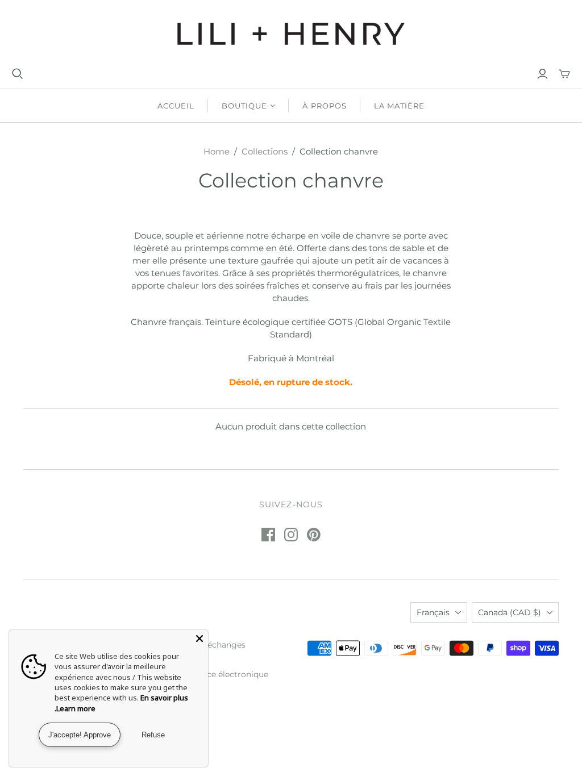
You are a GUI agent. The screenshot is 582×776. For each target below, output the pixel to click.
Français (433, 612)
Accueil (175, 105)
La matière (399, 105)
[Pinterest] (314, 534)
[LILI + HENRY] (291, 34)
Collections (265, 151)
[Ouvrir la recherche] (17, 74)
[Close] (199, 638)
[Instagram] (291, 534)
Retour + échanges (208, 645)
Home (216, 151)
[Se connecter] (542, 74)
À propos (324, 105)
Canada (509, 612)
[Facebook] (268, 534)
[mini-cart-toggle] (564, 74)
